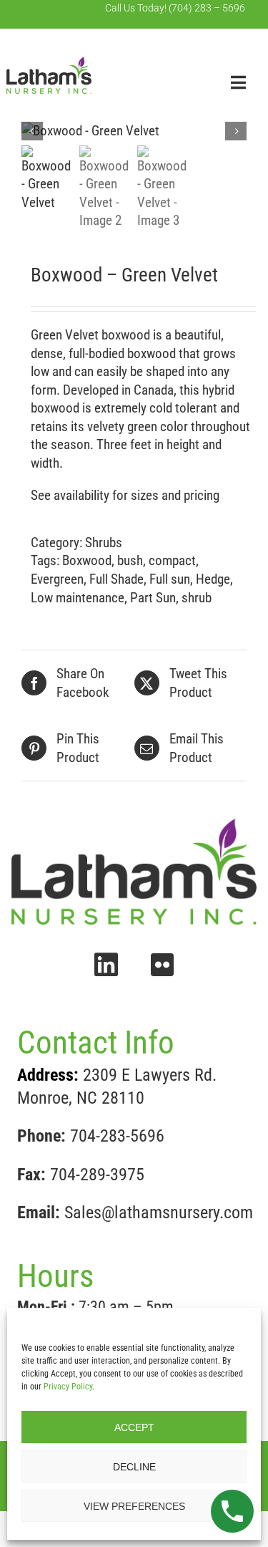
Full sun (169, 579)
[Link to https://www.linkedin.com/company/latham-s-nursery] (106, 964)
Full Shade (116, 579)
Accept (134, 1427)
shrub (197, 597)
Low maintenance (77, 597)
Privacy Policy (68, 1387)
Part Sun (153, 597)
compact (172, 560)
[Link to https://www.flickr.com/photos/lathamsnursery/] (162, 965)
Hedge (213, 579)
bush (130, 560)
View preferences (134, 1506)
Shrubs (103, 542)
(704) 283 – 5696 (207, 8)
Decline (134, 1467)
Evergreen (57, 579)
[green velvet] (134, 131)
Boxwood (86, 560)
